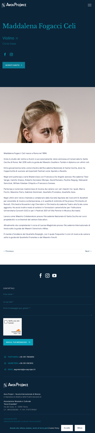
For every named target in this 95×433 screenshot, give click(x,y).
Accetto (67, 428)
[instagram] (11, 54)
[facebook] (5, 54)
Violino (8, 38)
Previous (10, 251)
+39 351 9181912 (26, 363)
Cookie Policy (53, 428)
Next (87, 251)
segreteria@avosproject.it (25, 369)
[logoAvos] (14, 3)
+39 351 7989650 (26, 357)
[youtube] (54, 275)
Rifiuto (79, 428)
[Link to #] (89, 5)
